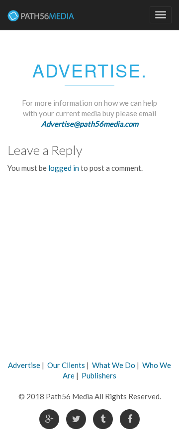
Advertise (24, 365)
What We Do (113, 365)
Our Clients (66, 365)
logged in (63, 167)
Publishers (99, 375)
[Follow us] (49, 419)
